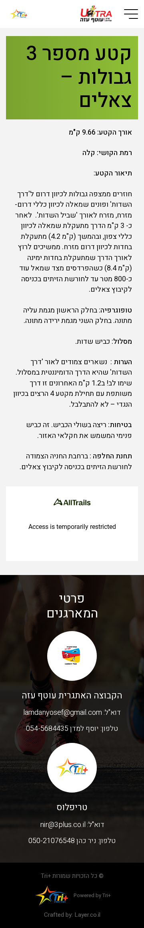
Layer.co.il (87, 914)
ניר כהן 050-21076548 (62, 840)
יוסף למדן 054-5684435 (62, 728)
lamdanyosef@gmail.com (62, 712)
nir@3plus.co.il (63, 824)
